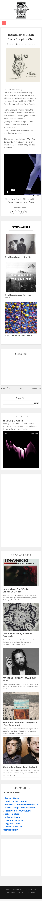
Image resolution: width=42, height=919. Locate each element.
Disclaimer (30, 892)
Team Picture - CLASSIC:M (18, 811)
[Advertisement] (19, 510)
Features (11, 892)
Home (21, 388)
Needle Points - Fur (14, 827)
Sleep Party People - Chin (16, 199)
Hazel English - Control (16, 801)
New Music (17, 889)
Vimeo (31, 202)
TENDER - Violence (14, 820)
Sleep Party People (26, 104)
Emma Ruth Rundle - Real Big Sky (21, 804)
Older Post (36, 388)
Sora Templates (21, 911)
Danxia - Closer (12, 798)
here (10, 147)
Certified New (30, 889)
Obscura (13, 110)
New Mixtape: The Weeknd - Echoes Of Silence (17, 590)
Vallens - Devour (13, 817)
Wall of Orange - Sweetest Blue (20, 807)
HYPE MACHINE (12, 792)
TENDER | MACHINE (13, 420)
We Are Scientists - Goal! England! (20, 767)
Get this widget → (12, 830)
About (20, 892)
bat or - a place (12, 814)
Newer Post (6, 388)
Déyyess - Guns (12, 823)
